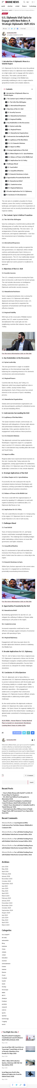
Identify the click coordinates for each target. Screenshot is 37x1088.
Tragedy (4, 1021)
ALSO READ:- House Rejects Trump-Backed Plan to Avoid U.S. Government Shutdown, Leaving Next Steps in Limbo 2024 (17, 723)
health (4, 981)
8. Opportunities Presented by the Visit (18, 177)
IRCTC (3, 995)
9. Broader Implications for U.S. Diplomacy (19, 191)
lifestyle (4, 998)
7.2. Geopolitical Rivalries (16, 171)
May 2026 (5, 869)
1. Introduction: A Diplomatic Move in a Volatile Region (16, 94)
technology (5, 1018)
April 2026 (5, 871)
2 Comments (30, 775)
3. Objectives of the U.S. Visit (14, 109)
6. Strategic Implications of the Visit (17, 150)
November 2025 (7, 879)
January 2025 (6, 901)
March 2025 (5, 896)
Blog (3, 943)
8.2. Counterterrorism (15, 184)
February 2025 (6, 898)
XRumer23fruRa (7, 823)
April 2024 (5, 922)
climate (4, 952)
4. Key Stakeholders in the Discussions (17, 122)
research (4, 1007)
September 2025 (7, 883)
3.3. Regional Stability (14, 119)
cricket (4, 955)
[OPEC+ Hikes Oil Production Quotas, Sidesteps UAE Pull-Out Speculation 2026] (30, 1063)
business (4, 946)
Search (31, 782)
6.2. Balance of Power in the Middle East (20, 157)
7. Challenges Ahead (12, 164)
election (4, 960)
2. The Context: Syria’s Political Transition (19, 98)
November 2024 (7, 905)
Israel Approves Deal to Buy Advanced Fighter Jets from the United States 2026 (12, 1074)
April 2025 (5, 893)
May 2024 (5, 920)
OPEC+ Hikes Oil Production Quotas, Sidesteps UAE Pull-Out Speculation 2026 (12, 1063)
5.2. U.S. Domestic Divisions (16, 143)
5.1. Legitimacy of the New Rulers (18, 140)
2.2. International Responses (17, 105)
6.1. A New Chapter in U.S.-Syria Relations (20, 153)
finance (4, 972)
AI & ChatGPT (6, 934)
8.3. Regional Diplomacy (15, 188)
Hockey (4, 986)
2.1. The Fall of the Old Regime (17, 102)
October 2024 (6, 908)
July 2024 (5, 915)
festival (4, 969)
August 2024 (6, 913)
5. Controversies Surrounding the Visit (17, 136)
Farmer (4, 966)
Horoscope (5, 989)
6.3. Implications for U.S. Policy (17, 160)
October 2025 (6, 881)
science (4, 1010)
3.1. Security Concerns (14, 112)
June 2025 (5, 888)
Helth (3, 984)
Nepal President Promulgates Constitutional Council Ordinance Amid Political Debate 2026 (12, 1038)
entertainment (6, 963)
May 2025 (5, 891)
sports (4, 1013)
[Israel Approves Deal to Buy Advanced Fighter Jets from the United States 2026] (30, 1074)
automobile (5, 940)
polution (4, 1004)
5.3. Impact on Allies (14, 147)
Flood (3, 975)
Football (4, 978)
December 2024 (7, 903)
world (5, 13)
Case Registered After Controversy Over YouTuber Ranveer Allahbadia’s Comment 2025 (17, 825)
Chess (3, 949)
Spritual (4, 1015)
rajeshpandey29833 (12, 32)
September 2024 (7, 910)
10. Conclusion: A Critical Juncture (16, 195)
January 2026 (6, 876)
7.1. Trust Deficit (13, 167)
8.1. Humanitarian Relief (15, 181)
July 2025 (5, 886)
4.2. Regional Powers (14, 129)
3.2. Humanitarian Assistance (17, 116)
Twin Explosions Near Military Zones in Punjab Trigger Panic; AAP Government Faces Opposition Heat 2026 (17, 811)
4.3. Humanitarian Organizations (18, 133)
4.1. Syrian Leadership (14, 126)
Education (4, 958)
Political (4, 1001)
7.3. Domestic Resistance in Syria (18, 174)
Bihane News (12, 2)
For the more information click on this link (16, 353)
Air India (4, 937)
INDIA (3, 992)
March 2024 (5, 925)
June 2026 (5, 867)
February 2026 (6, 874)
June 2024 (5, 917)
